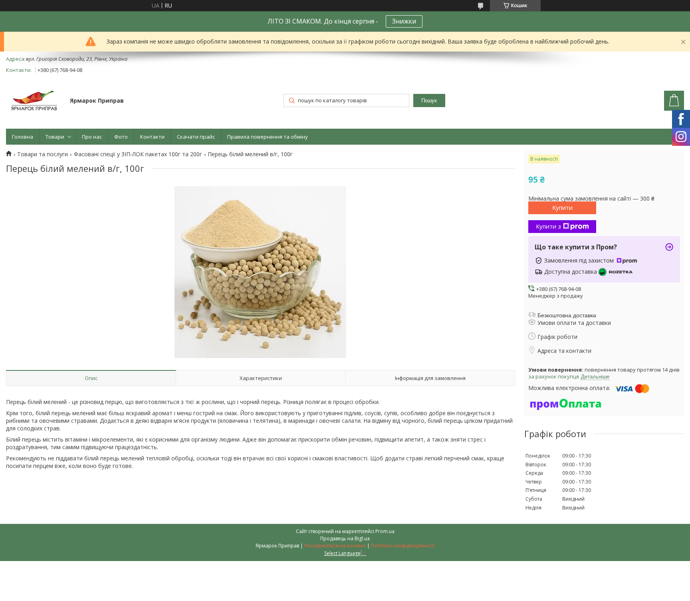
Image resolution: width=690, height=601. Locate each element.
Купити (562, 207)
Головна (22, 136)
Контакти (152, 136)
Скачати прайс (196, 136)
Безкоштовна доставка (566, 315)
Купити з (548, 226)
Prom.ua (385, 531)
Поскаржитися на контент (335, 545)
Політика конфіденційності (402, 545)
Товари (55, 136)
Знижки (404, 21)
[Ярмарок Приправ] (34, 101)
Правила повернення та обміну (267, 136)
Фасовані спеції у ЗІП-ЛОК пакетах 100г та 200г (138, 154)
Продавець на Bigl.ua (345, 538)
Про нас (92, 136)
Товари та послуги (42, 154)
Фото (121, 136)
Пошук (429, 100)
